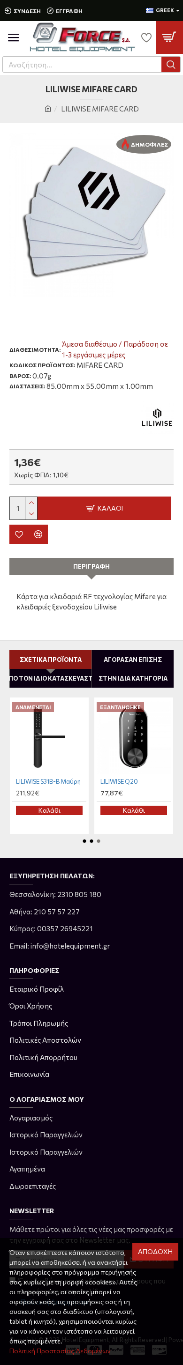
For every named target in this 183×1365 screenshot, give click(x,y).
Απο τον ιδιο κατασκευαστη (51, 678)
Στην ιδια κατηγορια (133, 678)
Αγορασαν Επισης (133, 659)
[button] (84, 841)
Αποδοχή (155, 1251)
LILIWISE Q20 (119, 781)
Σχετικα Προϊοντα (51, 659)
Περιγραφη (91, 566)
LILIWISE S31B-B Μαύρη (48, 781)
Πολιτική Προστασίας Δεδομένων (60, 1351)
